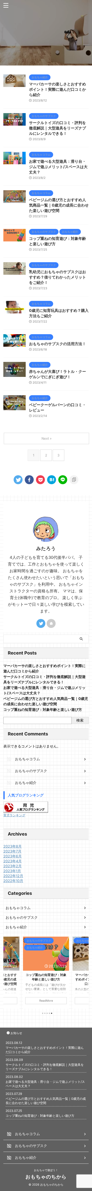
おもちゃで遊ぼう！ (46, 1170)
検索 (80, 720)
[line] (62, 479)
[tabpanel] (46, 973)
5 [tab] (51, 1013)
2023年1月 (12, 871)
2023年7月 (12, 851)
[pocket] (40, 479)
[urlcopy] (73, 479)
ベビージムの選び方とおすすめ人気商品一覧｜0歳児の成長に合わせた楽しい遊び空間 (59, 205)
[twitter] (18, 479)
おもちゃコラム (18, 908)
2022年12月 (13, 876)
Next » (47, 438)
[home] (51, 623)
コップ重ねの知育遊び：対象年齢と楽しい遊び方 (42, 709)
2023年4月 (12, 861)
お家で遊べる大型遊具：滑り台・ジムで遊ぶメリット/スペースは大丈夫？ (58, 166)
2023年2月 (12, 866)
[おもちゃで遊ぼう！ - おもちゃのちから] (51, 479)
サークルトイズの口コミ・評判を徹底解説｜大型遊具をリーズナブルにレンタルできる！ (57, 128)
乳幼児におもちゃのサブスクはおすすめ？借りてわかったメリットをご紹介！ (57, 277)
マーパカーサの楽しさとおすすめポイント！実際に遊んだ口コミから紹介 (57, 89)
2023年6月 (12, 856)
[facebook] (29, 479)
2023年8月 (12, 846)
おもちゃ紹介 (16, 927)
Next (84, 971)
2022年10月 (13, 880)
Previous (7, 971)
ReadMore (46, 1000)
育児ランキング (14, 815)
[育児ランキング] (25, 810)
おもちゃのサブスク (22, 917)
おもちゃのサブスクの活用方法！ (57, 344)
